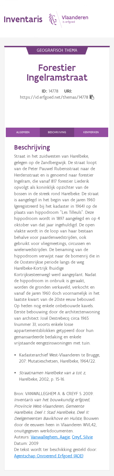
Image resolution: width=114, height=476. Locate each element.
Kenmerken (91, 132)
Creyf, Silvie (82, 437)
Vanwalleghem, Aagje (50, 437)
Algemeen (23, 132)
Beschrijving (57, 132)
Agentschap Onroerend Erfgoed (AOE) (48, 455)
